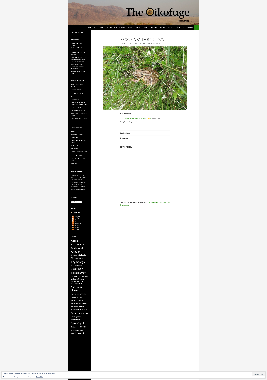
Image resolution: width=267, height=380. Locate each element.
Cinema (74, 258)
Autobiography (77, 248)
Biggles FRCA (74, 145)
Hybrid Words (75, 99)
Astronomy (77, 244)
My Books (103, 27)
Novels (74, 290)
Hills (74, 272)
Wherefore (74, 97)
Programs (83, 303)
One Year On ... (75, 148)
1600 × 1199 (137, 43)
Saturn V (75, 309)
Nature (81, 284)
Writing (130, 27)
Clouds (80, 258)
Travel (145, 27)
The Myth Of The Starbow (78, 110)
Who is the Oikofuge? (76, 134)
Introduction (75, 276)
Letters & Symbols (77, 279)
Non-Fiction (76, 286)
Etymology (78, 262)
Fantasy (74, 265)
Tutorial (82, 327)
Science (83, 309)
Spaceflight (77, 323)
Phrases (80, 300)
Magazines (73, 281)
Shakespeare (76, 317)
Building (162, 27)
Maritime (80, 281)
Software (122, 27)
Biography (75, 255)
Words (178, 27)
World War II (77, 333)
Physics (74, 303)
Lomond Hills (74, 137)
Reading (170, 27)
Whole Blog (76, 212)
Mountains (75, 284)
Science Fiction (80, 313)
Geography (77, 268)
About (96, 27)
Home (89, 27)
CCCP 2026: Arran (76, 55)
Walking (138, 27)
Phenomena (153, 27)
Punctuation (75, 306)
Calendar (82, 255)
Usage (74, 330)
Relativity (83, 306)
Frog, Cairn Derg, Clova (152, 43)
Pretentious (74, 163)
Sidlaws (112, 27)
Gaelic (79, 265)
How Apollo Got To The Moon (79, 156)
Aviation (75, 251)
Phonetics (74, 300)
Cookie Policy (39, 377)
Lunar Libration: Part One (78, 71)
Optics (84, 293)
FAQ (184, 27)
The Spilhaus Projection (77, 61)
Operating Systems (76, 294)
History (81, 272)
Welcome (73, 131)
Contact (190, 27)
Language (84, 276)
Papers (74, 297)
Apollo (74, 240)
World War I (80, 330)
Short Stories (76, 319)
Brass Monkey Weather (77, 64)
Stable (72, 73)
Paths (80, 297)
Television (74, 327)
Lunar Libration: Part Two (78, 52)
